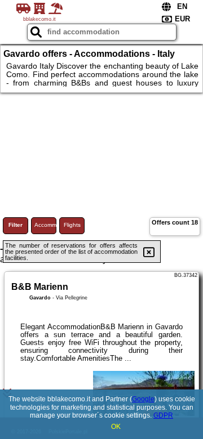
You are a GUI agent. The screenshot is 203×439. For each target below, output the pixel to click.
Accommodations (45, 225)
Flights (72, 225)
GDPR (163, 415)
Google (143, 399)
